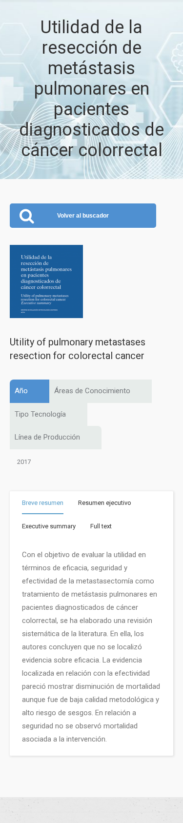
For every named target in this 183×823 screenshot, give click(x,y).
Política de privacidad (92, 810)
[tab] (42, 504)
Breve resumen (42, 502)
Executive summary (49, 526)
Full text (101, 526)
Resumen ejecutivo (104, 502)
